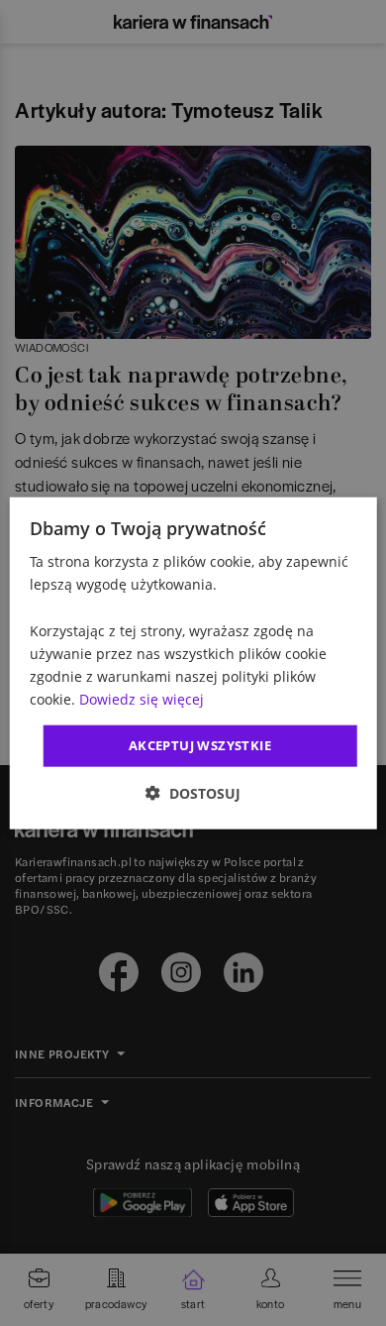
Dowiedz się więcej (141, 699)
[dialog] (193, 663)
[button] (193, 792)
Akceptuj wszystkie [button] (200, 745)
